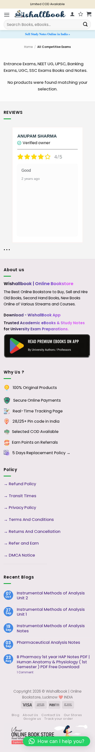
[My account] (72, 14)
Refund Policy (23, 484)
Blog (15, 715)
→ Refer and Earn (21, 543)
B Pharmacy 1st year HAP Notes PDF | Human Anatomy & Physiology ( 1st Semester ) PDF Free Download (53, 661)
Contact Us (50, 715)
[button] (7, 15)
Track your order (58, 719)
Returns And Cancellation (34, 531)
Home (28, 47)
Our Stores (73, 715)
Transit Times (22, 496)
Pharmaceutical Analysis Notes (48, 642)
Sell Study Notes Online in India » (47, 34)
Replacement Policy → (48, 453)
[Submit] (85, 24)
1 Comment (32, 672)
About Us (30, 715)
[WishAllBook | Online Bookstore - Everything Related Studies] (40, 14)
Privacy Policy (22, 507)
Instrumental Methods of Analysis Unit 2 (51, 595)
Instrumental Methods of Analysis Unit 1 (51, 612)
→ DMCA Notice (19, 555)
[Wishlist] (80, 14)
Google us (32, 719)
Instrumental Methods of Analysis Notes (51, 628)
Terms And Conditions (31, 519)
